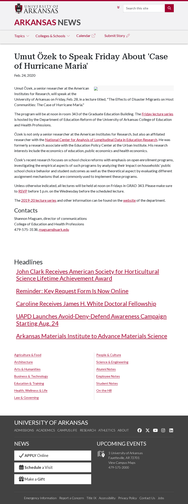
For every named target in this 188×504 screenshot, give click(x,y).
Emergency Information (40, 498)
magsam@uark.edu (54, 229)
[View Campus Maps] (101, 459)
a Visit (39, 467)
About (123, 430)
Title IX (91, 498)
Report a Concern (71, 498)
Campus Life (67, 430)
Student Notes (107, 383)
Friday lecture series (157, 114)
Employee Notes (108, 376)
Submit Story (115, 35)
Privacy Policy (127, 498)
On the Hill (104, 390)
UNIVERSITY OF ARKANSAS (51, 422)
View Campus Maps (121, 462)
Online (36, 455)
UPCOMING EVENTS (121, 443)
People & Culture (108, 355)
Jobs (161, 498)
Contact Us (147, 498)
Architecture (23, 362)
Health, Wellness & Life (30, 390)
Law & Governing (26, 397)
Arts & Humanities (27, 369)
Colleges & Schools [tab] (51, 36)
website (129, 200)
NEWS (21, 443)
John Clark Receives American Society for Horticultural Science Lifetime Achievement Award (87, 275)
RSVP (22, 191)
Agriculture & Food (27, 355)
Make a (35, 479)
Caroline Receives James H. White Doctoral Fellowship (86, 303)
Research (88, 430)
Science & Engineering (112, 362)
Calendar (83, 35)
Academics (45, 430)
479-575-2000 (118, 467)
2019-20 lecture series (38, 200)
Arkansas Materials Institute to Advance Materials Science (91, 335)
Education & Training (29, 383)
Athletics (106, 430)
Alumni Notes (106, 369)
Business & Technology (31, 376)
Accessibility (107, 498)
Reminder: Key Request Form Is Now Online (72, 290)
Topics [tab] (19, 36)
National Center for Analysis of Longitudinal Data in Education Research (101, 139)
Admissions (24, 430)
